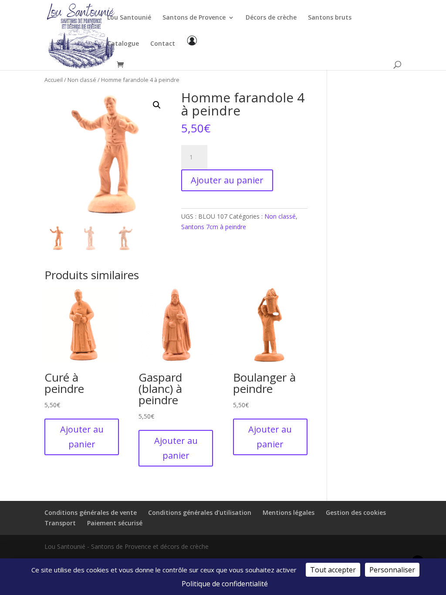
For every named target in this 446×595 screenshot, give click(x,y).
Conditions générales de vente (90, 512)
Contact (162, 44)
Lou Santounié (129, 17)
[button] (157, 105)
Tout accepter (333, 570)
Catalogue (123, 44)
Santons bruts (329, 17)
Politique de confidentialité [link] (225, 583)
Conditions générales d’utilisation (199, 512)
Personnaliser (392, 570)
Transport (60, 523)
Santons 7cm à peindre (213, 227)
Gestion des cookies (356, 512)
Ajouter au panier (227, 180)
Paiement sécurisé (114, 523)
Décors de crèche (271, 17)
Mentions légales (288, 512)
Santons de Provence (194, 17)
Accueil (53, 80)
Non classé (82, 80)
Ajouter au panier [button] (82, 436)
